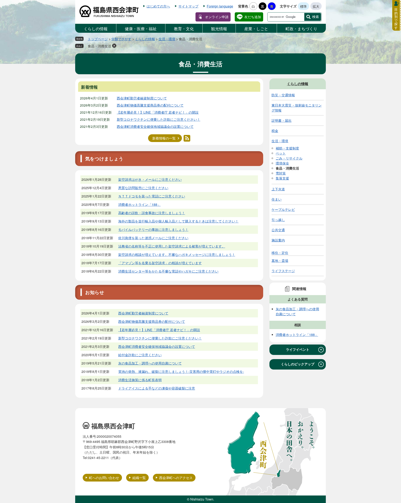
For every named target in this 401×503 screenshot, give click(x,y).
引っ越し (278, 219)
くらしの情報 (96, 28)
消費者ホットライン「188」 (139, 204)
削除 (114, 46)
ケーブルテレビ (283, 209)
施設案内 (278, 240)
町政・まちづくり (301, 28)
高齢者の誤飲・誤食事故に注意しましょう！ (151, 212)
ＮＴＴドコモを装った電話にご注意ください (151, 196)
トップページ (98, 38)
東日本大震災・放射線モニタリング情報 (297, 108)
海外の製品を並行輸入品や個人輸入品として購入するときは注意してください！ (178, 221)
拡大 (316, 6)
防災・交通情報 (283, 95)
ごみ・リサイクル (289, 158)
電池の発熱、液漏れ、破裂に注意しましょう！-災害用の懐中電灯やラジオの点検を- (181, 371)
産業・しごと (256, 28)
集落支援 (282, 178)
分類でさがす (121, 38)
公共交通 (278, 230)
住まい (277, 199)
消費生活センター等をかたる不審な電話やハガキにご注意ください (168, 271)
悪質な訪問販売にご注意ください (143, 187)
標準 (303, 6)
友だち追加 (252, 16)
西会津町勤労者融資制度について (142, 98)
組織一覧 (139, 477)
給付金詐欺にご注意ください (140, 354)
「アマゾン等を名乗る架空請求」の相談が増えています (160, 262)
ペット (281, 153)
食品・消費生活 (99, 46)
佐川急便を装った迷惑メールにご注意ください (153, 237)
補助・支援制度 (287, 148)
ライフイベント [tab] (304, 349)
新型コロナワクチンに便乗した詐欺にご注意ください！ (158, 119)
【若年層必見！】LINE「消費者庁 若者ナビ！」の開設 (158, 112)
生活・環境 (167, 38)
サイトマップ (188, 6)
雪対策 (281, 173)
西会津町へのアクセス (176, 477)
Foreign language (220, 6)
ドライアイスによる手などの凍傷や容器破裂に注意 (156, 388)
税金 (275, 130)
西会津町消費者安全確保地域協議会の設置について (155, 126)
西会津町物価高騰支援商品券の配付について (150, 105)
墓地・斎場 (280, 260)
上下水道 (278, 189)
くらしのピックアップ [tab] (302, 364)
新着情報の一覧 (164, 138)
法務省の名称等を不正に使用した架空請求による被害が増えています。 (171, 246)
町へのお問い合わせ (104, 477)
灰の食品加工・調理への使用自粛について (150, 363)
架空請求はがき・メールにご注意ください (150, 179)
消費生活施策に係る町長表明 (140, 379)
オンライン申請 (216, 16)
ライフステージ (283, 270)
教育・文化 (184, 28)
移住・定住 (280, 252)
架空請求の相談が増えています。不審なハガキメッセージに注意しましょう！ (176, 254)
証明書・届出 (282, 120)
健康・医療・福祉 (141, 28)
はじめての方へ (158, 6)
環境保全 (282, 163)
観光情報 (219, 28)
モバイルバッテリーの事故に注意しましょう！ (153, 229)
